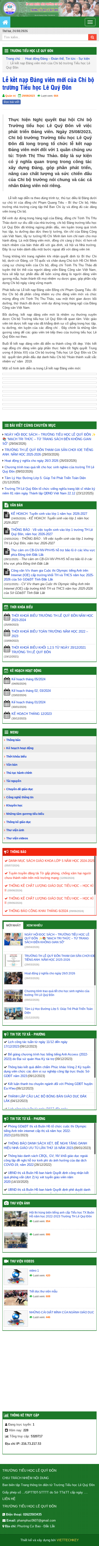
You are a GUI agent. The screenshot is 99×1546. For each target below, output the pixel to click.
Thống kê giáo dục (18, 822)
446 (48, 1317)
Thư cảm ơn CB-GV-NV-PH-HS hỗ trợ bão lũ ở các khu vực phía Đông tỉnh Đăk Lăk (53, 552)
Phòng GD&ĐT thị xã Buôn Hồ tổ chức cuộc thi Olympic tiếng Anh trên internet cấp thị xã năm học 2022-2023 (45, 1131)
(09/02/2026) (32, 999)
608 (48, 1296)
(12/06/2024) (67, 878)
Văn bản (11, 764)
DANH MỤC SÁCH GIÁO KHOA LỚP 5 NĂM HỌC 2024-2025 (51, 861)
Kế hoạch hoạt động (25, 671)
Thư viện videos (17, 838)
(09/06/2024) (14, 890)
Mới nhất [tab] (13, 925)
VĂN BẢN (16, 505)
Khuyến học (14, 805)
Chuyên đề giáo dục (19, 789)
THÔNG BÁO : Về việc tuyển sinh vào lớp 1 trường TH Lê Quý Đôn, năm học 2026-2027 (52, 532)
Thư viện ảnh (15, 830)
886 (48, 1234)
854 (48, 1221)
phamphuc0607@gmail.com (36, 1520)
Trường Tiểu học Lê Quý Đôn (31, 51)
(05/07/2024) (12, 865)
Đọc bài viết (11, 102)
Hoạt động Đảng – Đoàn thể (44, 58)
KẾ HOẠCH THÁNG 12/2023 (32, 714)
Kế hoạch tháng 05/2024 (28, 679)
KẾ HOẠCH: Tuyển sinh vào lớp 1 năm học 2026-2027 (49, 513)
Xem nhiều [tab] (34, 925)
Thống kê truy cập (24, 1415)
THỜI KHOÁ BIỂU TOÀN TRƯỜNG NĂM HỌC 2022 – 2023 (50, 634)
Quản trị (10, 95)
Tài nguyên (13, 781)
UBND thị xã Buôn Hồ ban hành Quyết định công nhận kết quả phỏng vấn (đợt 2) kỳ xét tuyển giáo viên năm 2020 (46, 1177)
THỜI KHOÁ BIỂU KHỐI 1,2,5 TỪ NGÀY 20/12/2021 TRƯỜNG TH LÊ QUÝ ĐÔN (49, 650)
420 (48, 1275)
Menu (14, 732)
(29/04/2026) (32, 947)
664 (56, 95)
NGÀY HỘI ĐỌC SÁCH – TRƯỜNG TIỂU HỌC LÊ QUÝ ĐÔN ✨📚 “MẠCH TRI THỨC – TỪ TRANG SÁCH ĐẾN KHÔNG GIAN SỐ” (49, 439)
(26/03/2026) (32, 978)
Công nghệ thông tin (19, 797)
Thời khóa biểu (16, 756)
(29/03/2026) (32, 964)
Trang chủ (13, 58)
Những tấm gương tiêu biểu (25, 814)
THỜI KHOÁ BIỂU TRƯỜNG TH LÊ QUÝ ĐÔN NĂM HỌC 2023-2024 (52, 618)
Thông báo (13, 740)
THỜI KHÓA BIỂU (21, 607)
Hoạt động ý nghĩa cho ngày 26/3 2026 (31, 460)
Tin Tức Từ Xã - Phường (27, 1034)
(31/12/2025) (32, 1017)
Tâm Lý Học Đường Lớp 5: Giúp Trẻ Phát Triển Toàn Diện (45, 478)
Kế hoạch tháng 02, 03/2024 (31, 691)
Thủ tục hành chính (19, 773)
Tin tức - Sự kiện (78, 58)
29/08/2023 (28, 95)
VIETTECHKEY (68, 1540)
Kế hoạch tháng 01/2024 (28, 702)
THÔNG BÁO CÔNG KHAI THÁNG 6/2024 (38, 911)
